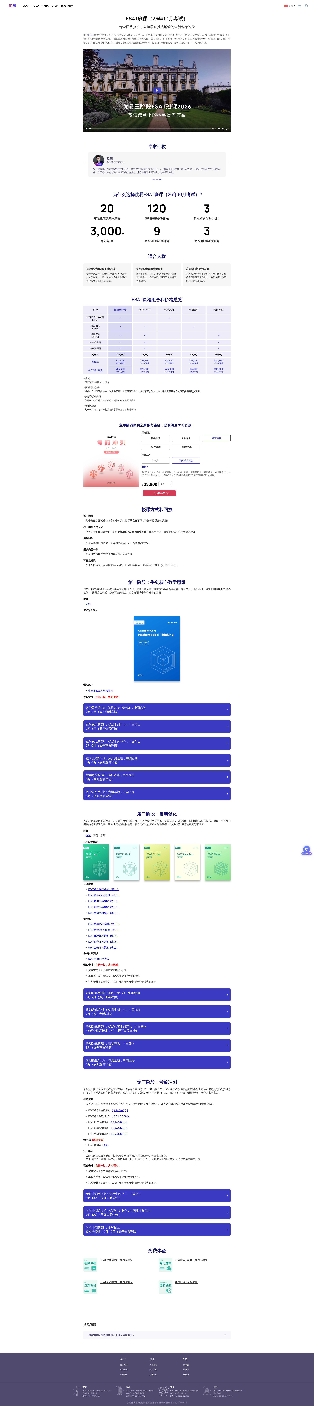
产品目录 (153, 1365)
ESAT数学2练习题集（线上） (104, 930)
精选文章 (153, 1374)
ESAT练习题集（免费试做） (191, 1260)
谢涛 (110, 158)
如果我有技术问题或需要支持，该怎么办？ (111, 1334)
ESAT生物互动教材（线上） (103, 912)
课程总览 (153, 1369)
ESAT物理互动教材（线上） (103, 901)
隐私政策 (186, 1365)
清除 (144, 466)
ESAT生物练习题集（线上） (103, 947)
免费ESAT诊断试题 (186, 1282)
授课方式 (146, 455)
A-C (106, 1145)
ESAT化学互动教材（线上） (103, 907)
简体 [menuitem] (291, 5)
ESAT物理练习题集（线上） (103, 935)
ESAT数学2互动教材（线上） (104, 895)
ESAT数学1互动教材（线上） (103, 889)
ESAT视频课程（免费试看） (116, 1260)
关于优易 (123, 1365)
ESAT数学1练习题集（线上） (103, 924)
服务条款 (186, 1369)
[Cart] (299, 5)
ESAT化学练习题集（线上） (103, 941)
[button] (84, 162)
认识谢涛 (123, 1369)
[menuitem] (289, 6)
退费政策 (186, 1374)
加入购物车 (159, 493)
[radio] (156, 438)
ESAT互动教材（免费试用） (116, 1282)
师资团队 (123, 1374)
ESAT (91, 35)
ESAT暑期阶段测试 (98, 958)
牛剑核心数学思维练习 (100, 690)
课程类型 (146, 432)
